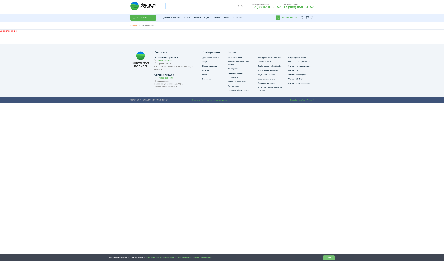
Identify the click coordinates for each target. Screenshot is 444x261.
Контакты (237, 18)
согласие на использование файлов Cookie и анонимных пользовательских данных (179, 257)
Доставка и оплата (171, 18)
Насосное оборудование (238, 90)
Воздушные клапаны (266, 79)
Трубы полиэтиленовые (268, 70)
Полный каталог (143, 18)
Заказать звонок (289, 18)
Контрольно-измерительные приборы (270, 88)
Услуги (187, 18)
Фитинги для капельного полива (238, 63)
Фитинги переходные (297, 74)
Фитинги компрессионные (299, 66)
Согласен (328, 258)
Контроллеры (233, 86)
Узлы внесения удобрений (299, 62)
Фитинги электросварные (299, 83)
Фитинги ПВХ (293, 70)
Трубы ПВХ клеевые (266, 74)
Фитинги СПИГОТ (295, 79)
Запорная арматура (266, 83)
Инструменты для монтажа (269, 57)
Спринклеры (233, 77)
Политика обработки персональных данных (209, 100)
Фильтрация (233, 69)
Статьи (217, 18)
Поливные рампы (265, 62)
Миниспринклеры (235, 73)
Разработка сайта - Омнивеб (302, 100)
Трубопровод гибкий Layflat (270, 66)
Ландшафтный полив (297, 57)
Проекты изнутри (202, 18)
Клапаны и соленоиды (237, 82)
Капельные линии (235, 57)
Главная (135, 26)
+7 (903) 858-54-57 (299, 7)
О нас (226, 18)
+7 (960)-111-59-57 (266, 7)
